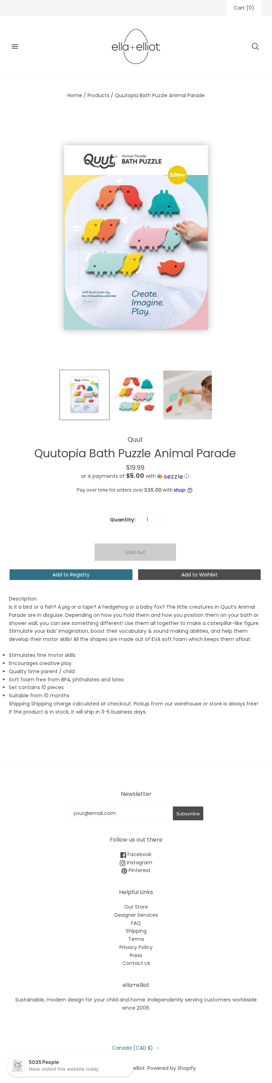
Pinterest (139, 870)
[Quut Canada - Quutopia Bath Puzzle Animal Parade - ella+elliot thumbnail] (85, 395)
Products (98, 95)
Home (74, 95)
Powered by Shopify (171, 1068)
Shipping (136, 930)
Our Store (136, 906)
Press (136, 955)
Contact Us (136, 963)
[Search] (255, 46)
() (244, 7)
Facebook (139, 854)
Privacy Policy (136, 947)
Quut (135, 439)
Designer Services (136, 915)
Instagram (138, 862)
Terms (136, 939)
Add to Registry (71, 574)
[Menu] (15, 46)
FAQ (136, 923)
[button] (135, 476)
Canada (132, 1047)
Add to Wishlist (199, 574)
